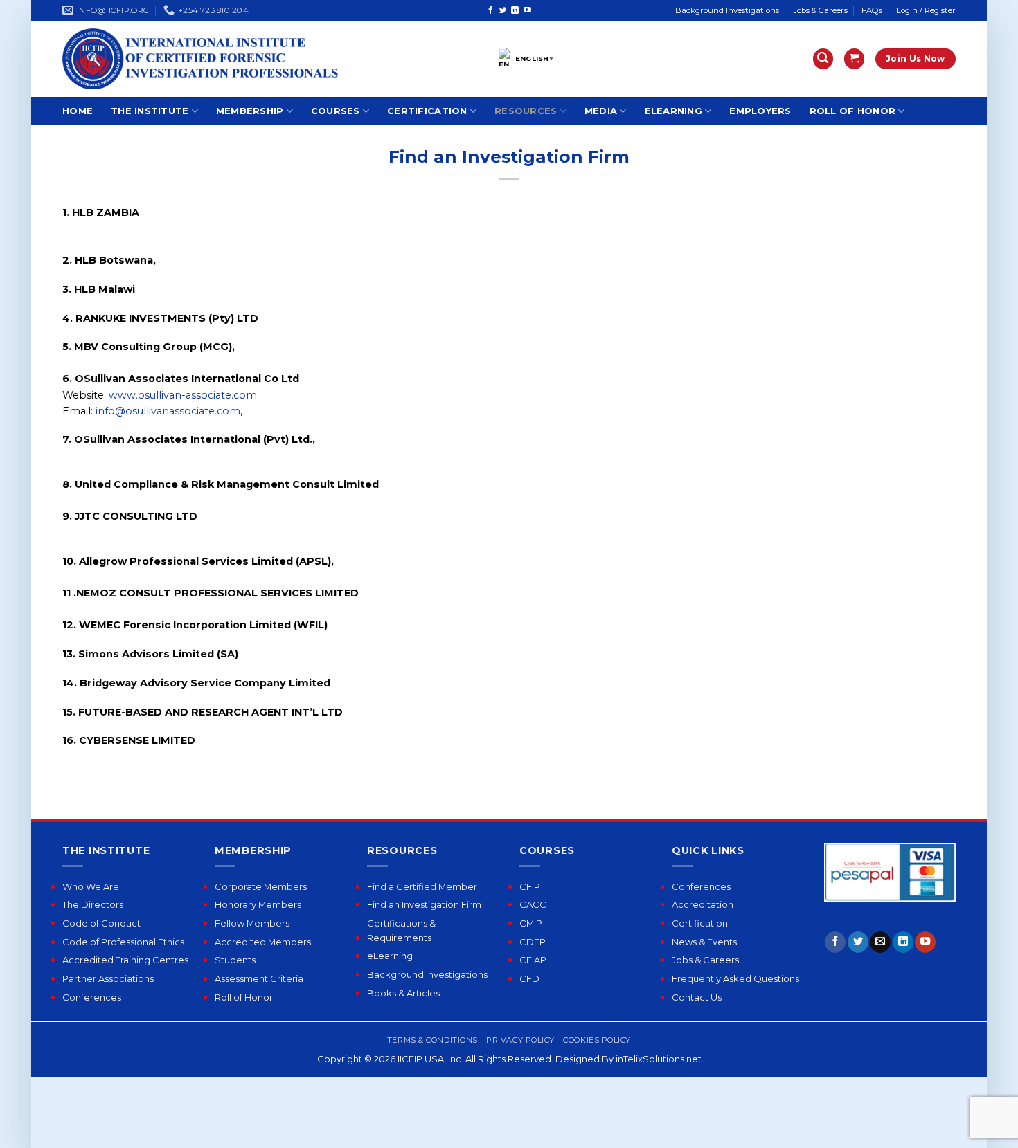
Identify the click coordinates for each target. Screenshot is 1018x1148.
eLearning (673, 110)
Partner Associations (108, 978)
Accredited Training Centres (125, 959)
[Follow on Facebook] (490, 10)
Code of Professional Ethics (123, 941)
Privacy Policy (520, 1040)
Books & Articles (403, 993)
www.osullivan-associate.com (183, 395)
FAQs (871, 10)
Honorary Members (258, 904)
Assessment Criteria (259, 978)
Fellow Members (252, 923)
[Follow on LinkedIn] (515, 10)
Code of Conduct (101, 923)
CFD (529, 978)
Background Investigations (727, 10)
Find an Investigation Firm (424, 904)
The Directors (92, 904)
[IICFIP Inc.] (200, 59)
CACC (532, 904)
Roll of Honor (852, 110)
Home (77, 110)
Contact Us (697, 997)
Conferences (91, 997)
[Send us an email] (880, 942)
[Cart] (854, 58)
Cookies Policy (597, 1040)
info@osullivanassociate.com (166, 411)
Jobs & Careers (820, 10)
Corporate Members (261, 886)
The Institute (149, 110)
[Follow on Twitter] (503, 10)
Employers (760, 110)
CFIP (529, 886)
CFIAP (532, 959)
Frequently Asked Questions (735, 978)
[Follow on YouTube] (527, 10)
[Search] (823, 58)
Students (235, 959)
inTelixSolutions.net (659, 1058)
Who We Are (90, 886)
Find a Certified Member (422, 886)
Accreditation (702, 904)
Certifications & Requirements (401, 930)
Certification (427, 110)
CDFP (532, 941)
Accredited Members (263, 941)
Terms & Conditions (432, 1040)
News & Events (704, 941)
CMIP (530, 923)
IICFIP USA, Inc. (430, 1058)
